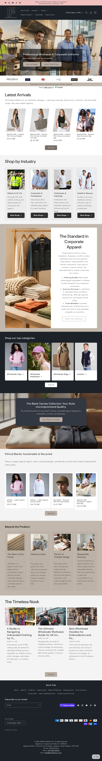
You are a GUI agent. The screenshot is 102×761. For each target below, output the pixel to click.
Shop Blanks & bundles (51, 420)
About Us (23, 690)
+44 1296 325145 (53, 750)
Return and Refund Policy (47, 694)
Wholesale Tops (14, 374)
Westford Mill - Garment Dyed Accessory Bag (85, 135)
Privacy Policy (32, 694)
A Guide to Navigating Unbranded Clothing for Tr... (19, 633)
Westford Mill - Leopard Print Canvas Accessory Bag (62, 136)
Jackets (80, 374)
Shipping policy (68, 690)
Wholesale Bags (61, 374)
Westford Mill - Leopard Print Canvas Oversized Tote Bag (38, 136)
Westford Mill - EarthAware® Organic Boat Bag (84, 501)
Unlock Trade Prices (51, 64)
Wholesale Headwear (35, 375)
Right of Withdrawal (54, 690)
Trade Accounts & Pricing (65, 694)
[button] (35, 10)
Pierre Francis (13, 730)
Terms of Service (81, 690)
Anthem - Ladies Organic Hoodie (16, 501)
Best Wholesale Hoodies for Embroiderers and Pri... (80, 633)
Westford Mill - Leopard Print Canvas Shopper (15, 135)
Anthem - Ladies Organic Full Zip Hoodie (39, 501)
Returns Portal (41, 690)
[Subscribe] (38, 705)
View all (51, 148)
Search (16, 690)
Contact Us (31, 690)
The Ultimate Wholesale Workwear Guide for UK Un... (51, 632)
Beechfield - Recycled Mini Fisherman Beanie (61, 501)
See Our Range (31, 64)
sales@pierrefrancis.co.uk (53, 753)
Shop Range (15, 215)
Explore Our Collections (74, 319)
